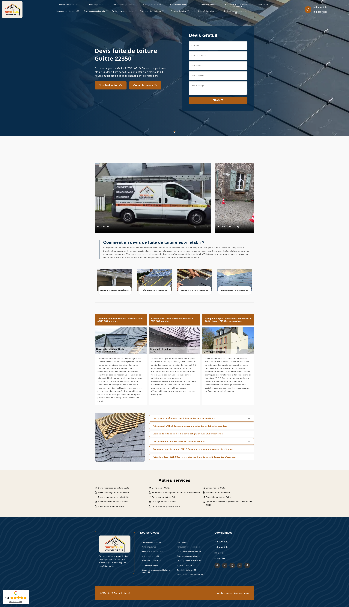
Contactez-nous (241, 593)
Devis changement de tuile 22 (96, 11)
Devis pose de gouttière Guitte (166, 506)
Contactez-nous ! (144, 85)
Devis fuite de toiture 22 (179, 5)
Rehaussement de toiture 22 (67, 11)
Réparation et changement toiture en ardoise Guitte (176, 492)
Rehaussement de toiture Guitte (113, 502)
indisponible (320, 7)
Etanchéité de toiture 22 (208, 11)
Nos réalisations (109, 85)
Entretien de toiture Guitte (218, 492)
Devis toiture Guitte (161, 488)
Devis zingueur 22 (95, 5)
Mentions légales (224, 593)
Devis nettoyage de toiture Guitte (113, 492)
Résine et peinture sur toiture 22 (236, 12)
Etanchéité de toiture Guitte (218, 497)
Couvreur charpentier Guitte (111, 506)
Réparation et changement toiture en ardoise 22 (236, 5)
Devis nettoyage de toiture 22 (124, 11)
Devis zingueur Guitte (216, 488)
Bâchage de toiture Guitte (164, 502)
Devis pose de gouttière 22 (124, 5)
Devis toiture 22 (264, 5)
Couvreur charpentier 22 (68, 5)
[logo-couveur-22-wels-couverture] (12, 9)
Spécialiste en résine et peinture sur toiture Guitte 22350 (229, 503)
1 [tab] (174, 132)
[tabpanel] (174, 68)
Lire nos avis (15, 602)
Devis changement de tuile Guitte (113, 497)
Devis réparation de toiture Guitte (113, 488)
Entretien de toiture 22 (180, 11)
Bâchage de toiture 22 (152, 5)
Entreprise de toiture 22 (207, 5)
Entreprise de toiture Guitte (164, 497)
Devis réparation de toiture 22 (152, 11)
